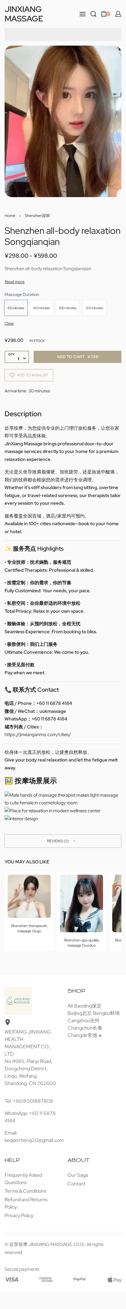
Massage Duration (22, 294)
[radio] (16, 308)
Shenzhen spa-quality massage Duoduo (81, 943)
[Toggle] (15, 282)
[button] (63, 840)
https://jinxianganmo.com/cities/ (38, 734)
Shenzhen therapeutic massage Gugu (29, 928)
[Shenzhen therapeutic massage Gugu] (29, 896)
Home (10, 215)
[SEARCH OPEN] (93, 14)
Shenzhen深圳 (37, 215)
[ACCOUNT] (118, 14)
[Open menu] (82, 14)
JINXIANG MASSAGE (24, 14)
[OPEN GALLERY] (63, 121)
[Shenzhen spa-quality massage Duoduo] (81, 903)
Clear (9, 323)
